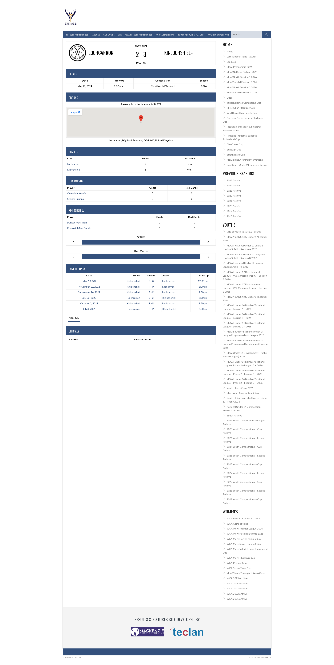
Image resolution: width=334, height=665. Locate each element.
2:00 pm (203, 286)
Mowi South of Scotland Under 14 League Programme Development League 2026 (245, 344)
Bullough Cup (234, 149)
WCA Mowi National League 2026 (245, 533)
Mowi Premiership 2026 (239, 66)
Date (89, 275)
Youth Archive (234, 415)
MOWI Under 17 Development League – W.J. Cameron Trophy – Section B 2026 (245, 288)
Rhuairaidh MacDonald (79, 228)
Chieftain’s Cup (235, 144)
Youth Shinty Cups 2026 (240, 387)
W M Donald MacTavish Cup (242, 112)
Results (151, 275)
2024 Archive (234, 185)
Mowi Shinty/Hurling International (245, 159)
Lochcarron (73, 164)
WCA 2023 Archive (237, 588)
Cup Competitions (112, 34)
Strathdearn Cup (236, 154)
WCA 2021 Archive (237, 598)
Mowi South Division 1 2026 (242, 82)
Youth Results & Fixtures (191, 34)
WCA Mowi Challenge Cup (241, 557)
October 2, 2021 (89, 303)
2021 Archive (234, 200)
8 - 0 (151, 281)
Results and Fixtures (77, 34)
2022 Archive (234, 195)
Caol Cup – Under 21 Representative (247, 164)
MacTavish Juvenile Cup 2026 (243, 392)
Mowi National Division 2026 (242, 72)
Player (70, 187)
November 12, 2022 (89, 286)
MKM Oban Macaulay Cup (241, 107)
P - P (151, 286)
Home (136, 275)
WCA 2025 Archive (237, 578)
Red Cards (192, 187)
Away (165, 275)
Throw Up (203, 275)
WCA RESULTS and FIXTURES (138, 34)
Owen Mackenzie (76, 193)
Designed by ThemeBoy (259, 657)
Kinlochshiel (73, 169)
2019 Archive (234, 211)
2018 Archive (234, 216)
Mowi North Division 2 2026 (242, 87)
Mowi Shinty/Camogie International (246, 573)
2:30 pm (203, 292)
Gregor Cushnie (76, 198)
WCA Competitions (237, 523)
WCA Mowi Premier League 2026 (245, 528)
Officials (74, 318)
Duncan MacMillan (77, 222)
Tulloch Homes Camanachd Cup (244, 102)
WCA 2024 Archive (237, 583)
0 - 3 (151, 297)
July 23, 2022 (89, 297)
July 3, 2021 (89, 308)
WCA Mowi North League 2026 (244, 538)
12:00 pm (203, 281)
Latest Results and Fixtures (242, 56)
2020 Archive (234, 205)
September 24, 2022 (89, 292)
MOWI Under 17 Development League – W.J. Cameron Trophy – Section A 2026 (245, 275)
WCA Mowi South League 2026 (244, 543)
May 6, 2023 (89, 281)
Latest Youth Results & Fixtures (244, 231)
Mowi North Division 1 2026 (242, 77)
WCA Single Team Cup (239, 568)
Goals (152, 187)
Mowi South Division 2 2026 (242, 92)
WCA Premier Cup (237, 562)
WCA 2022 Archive (237, 593)
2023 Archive (234, 190)
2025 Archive (234, 180)
